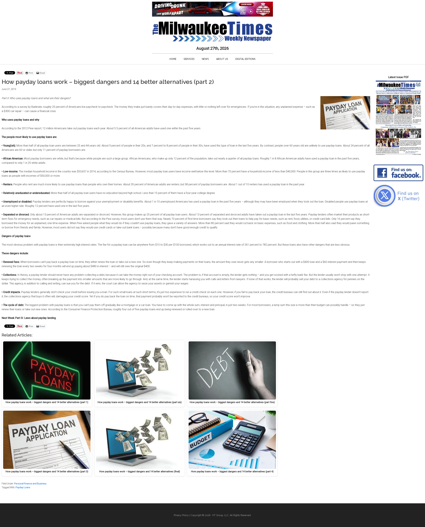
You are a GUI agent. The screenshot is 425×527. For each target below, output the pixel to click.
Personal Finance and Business (30, 483)
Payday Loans (23, 487)
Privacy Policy (181, 515)
